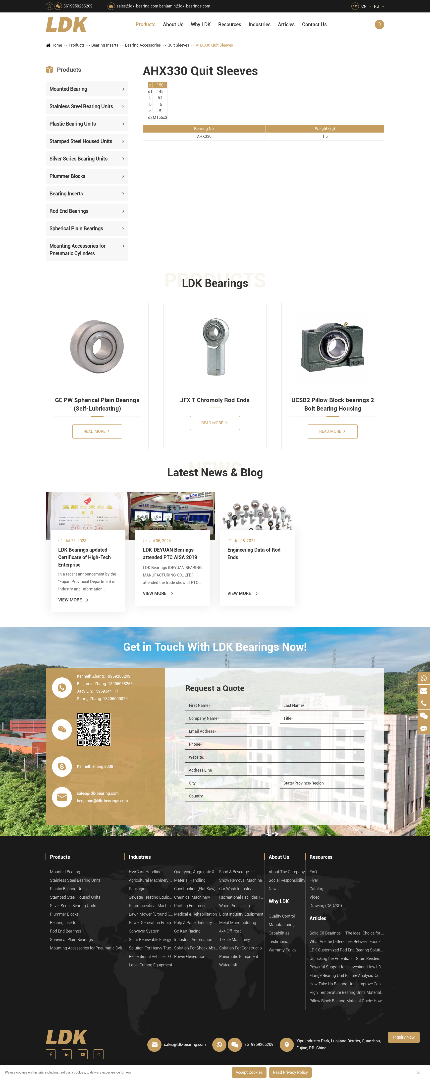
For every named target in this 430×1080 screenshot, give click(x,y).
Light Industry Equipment (241, 914)
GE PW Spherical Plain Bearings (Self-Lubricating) (97, 404)
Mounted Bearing (68, 89)
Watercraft (228, 965)
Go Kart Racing (187, 931)
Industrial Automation (193, 939)
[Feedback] (424, 728)
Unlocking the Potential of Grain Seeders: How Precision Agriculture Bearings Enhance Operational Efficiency (347, 958)
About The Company (287, 871)
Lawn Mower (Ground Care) (151, 914)
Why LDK (201, 24)
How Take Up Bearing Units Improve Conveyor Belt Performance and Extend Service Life (347, 984)
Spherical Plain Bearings (76, 228)
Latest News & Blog (215, 472)
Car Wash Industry (235, 888)
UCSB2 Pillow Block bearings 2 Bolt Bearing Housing (332, 404)
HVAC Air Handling (145, 871)
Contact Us (314, 24)
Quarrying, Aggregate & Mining (196, 871)
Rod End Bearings (69, 211)
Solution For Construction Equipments (242, 948)
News (273, 888)
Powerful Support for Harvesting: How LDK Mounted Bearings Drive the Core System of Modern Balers (347, 967)
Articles (286, 24)
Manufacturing (282, 924)
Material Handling (190, 880)
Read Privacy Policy (290, 1072)
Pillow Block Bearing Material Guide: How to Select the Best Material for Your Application (347, 1001)
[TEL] (424, 703)
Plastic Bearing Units (73, 124)
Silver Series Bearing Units (79, 159)
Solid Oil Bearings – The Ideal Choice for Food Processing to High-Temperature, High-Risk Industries (347, 933)
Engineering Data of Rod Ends (253, 553)
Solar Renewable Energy (150, 939)
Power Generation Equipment (151, 922)
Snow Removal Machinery (242, 880)
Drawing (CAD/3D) (326, 905)
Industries (259, 24)
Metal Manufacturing (237, 922)
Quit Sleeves (178, 45)
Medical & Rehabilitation (195, 914)
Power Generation (189, 956)
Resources (229, 24)
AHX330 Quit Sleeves (214, 45)
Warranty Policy (282, 950)
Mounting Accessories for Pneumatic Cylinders (78, 249)
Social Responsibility (287, 880)
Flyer (314, 880)
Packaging (138, 888)
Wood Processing (234, 905)
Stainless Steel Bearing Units (81, 106)
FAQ (313, 871)
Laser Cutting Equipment (150, 965)
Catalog (316, 888)
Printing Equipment (191, 905)
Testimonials (280, 941)
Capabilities (279, 933)
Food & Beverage (234, 871)
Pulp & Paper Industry (193, 922)
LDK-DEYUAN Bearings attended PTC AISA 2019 (170, 553)
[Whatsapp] (424, 678)
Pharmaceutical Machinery (151, 905)
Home (57, 45)
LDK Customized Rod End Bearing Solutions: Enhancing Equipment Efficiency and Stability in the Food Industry (347, 950)
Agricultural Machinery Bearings (151, 880)
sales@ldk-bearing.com (137, 6)
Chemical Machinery (192, 897)
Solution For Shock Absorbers (196, 948)
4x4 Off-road (230, 931)
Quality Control (282, 916)
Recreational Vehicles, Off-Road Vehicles (151, 956)
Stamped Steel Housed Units (81, 141)
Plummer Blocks (67, 176)
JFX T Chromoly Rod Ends (215, 400)
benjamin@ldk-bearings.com (184, 6)
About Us (173, 24)
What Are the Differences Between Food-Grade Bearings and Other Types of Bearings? (347, 941)
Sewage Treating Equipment (151, 897)
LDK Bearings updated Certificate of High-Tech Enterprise (84, 557)
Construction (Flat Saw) (194, 888)
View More (73, 599)
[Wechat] (424, 716)
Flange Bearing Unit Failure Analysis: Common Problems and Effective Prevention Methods (347, 975)
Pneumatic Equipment (238, 956)
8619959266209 (78, 6)
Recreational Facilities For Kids (242, 897)
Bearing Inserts (104, 45)
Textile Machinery (234, 939)
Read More (95, 431)
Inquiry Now (404, 1037)
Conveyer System (144, 931)
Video (315, 897)
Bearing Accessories (143, 45)
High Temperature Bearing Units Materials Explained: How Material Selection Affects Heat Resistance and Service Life (347, 992)
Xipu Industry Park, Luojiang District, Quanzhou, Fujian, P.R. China (338, 1044)
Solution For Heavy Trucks (151, 948)
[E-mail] (424, 691)
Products (146, 24)
